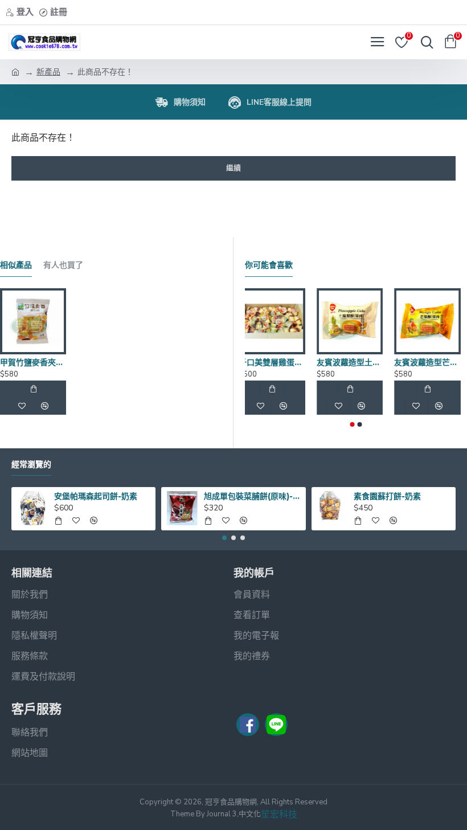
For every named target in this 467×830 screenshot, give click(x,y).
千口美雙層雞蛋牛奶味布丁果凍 (278, 362)
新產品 (48, 72)
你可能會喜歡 (269, 265)
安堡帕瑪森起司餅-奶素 (95, 496)
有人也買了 (63, 265)
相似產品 (16, 265)
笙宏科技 (279, 814)
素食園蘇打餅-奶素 (387, 496)
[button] (352, 424)
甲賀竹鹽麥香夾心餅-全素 (33, 362)
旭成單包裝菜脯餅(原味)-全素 (252, 496)
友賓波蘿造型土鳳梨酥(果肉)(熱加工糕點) (356, 362)
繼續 (233, 168)
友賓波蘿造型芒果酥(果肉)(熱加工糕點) (433, 362)
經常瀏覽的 (31, 464)
